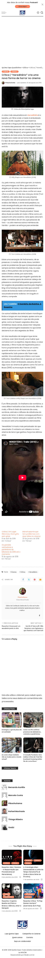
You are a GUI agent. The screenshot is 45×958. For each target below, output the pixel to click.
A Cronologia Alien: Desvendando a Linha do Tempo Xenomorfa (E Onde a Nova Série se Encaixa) (33, 872)
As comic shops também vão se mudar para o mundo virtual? (11, 757)
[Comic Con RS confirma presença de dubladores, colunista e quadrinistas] (33, 720)
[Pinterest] (34, 579)
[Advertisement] (22, 40)
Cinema (13, 572)
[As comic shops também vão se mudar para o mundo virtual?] (12, 745)
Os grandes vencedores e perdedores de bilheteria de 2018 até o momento (11, 549)
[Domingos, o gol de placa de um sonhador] (12, 720)
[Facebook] (23, 579)
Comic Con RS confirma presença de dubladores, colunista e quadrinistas (32, 732)
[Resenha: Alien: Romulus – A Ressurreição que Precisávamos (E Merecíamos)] (12, 857)
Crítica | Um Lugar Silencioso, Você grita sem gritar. (10, 533)
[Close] (42, 4)
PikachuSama (10, 82)
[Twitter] (29, 579)
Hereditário (33, 115)
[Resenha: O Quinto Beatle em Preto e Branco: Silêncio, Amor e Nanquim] (12, 891)
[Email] (40, 579)
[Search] (41, 12)
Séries (28, 863)
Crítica (6, 71)
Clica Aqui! (22, 6)
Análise (28, 860)
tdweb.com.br (29, 955)
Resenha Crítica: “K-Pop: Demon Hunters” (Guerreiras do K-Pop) (33, 903)
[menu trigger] (5, 12)
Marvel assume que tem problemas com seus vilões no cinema (31, 533)
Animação (29, 894)
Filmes (14, 71)
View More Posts (22, 600)
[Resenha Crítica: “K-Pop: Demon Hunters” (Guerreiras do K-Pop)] (33, 891)
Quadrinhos (8, 897)
